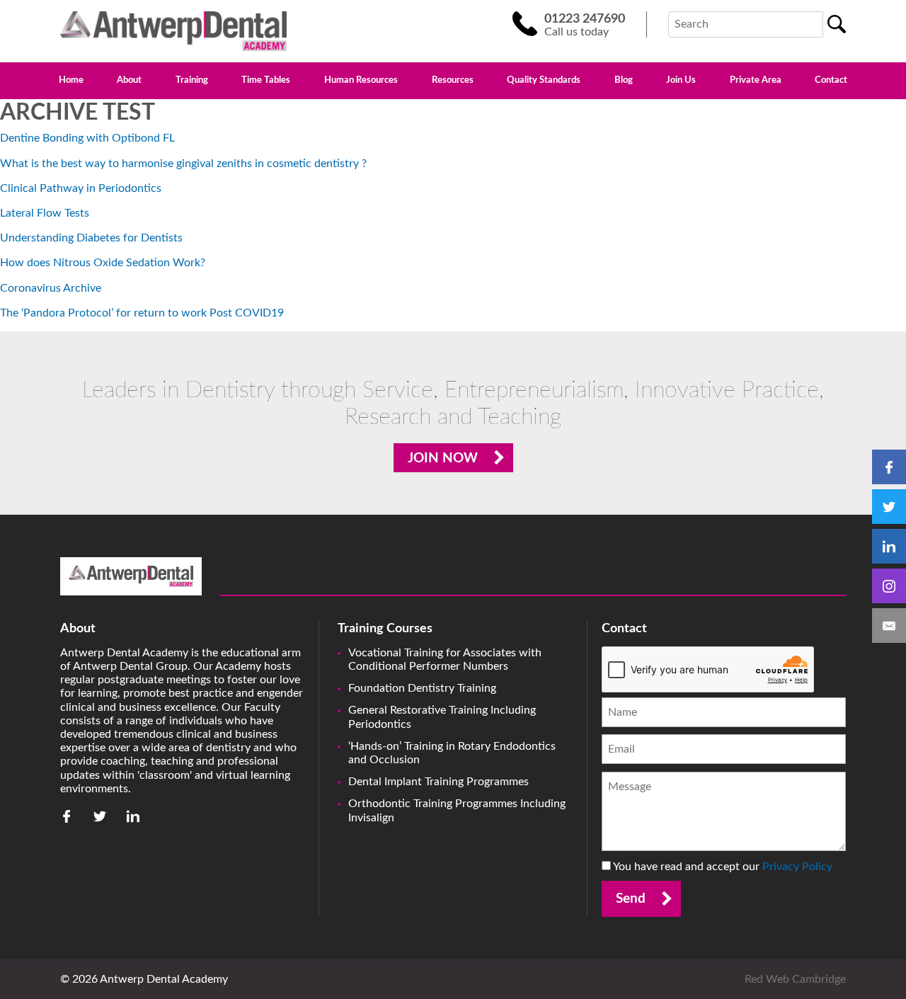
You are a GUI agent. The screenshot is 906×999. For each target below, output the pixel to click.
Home (71, 81)
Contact (831, 81)
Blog (623, 81)
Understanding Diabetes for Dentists (91, 238)
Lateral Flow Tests (44, 213)
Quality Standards (543, 81)
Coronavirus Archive (50, 288)
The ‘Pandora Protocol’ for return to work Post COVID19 (142, 313)
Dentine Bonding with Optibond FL (87, 138)
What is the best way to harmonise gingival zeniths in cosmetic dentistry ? (183, 163)
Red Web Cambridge (795, 979)
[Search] (836, 24)
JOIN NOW (443, 458)
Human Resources (361, 81)
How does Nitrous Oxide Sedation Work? (102, 262)
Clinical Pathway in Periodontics (80, 188)
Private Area (755, 81)
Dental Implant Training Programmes (438, 781)
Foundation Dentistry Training (422, 688)
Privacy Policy (797, 866)
